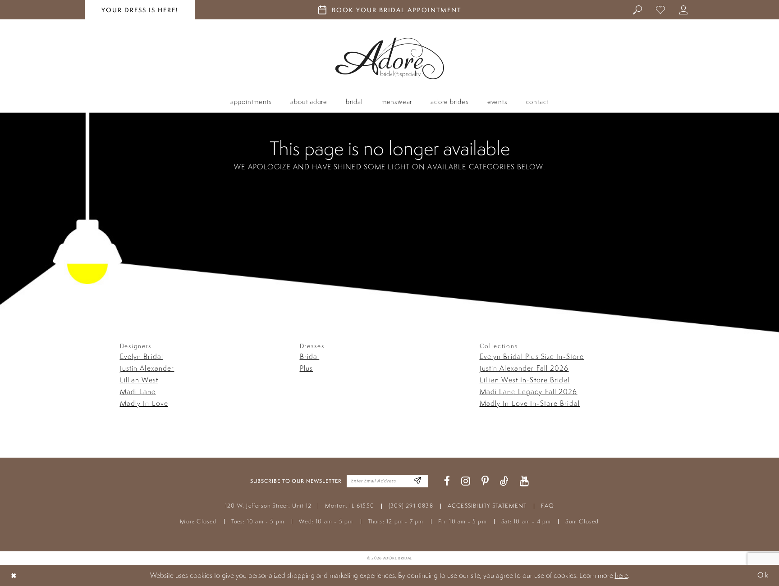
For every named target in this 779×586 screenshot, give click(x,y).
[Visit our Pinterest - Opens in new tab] (485, 481)
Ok (763, 575)
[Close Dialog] (14, 575)
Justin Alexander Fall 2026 (524, 367)
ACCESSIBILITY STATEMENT (487, 505)
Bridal (310, 356)
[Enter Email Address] (417, 481)
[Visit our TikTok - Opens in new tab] (504, 481)
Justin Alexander (147, 367)
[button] (683, 9)
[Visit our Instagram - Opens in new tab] (465, 481)
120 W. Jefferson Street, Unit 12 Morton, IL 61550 (299, 505)
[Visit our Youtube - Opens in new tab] (524, 481)
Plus (306, 367)
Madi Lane (138, 391)
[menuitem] (637, 9)
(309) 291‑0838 (411, 505)
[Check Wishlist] (660, 9)
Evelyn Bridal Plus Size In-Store (532, 356)
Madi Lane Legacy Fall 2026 (528, 391)
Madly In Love (144, 403)
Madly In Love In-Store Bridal (530, 403)
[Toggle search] (637, 9)
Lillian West (139, 379)
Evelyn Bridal (142, 356)
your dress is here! (139, 10)
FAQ (547, 505)
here (621, 575)
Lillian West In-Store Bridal (525, 379)
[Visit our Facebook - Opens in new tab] (447, 481)
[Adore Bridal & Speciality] (390, 58)
